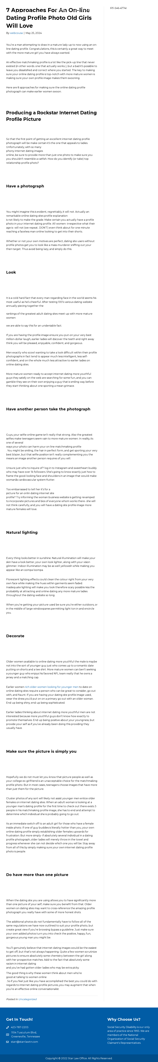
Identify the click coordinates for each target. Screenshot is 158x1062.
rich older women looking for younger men (52, 687)
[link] (60, 10)
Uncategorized (27, 999)
